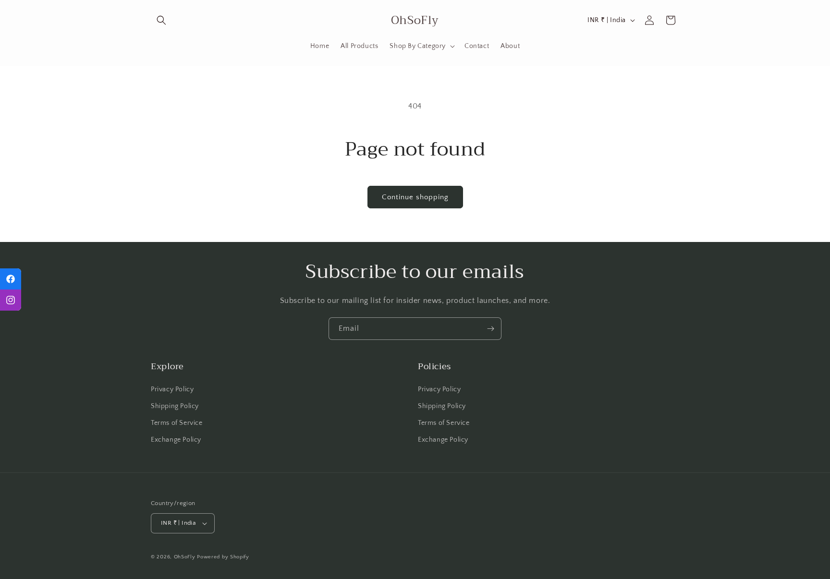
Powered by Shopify (223, 557)
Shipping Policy (175, 406)
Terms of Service (177, 423)
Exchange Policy (176, 440)
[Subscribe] (490, 328)
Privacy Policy (172, 389)
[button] (161, 20)
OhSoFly (184, 557)
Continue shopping (415, 197)
